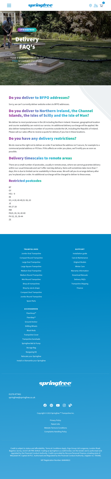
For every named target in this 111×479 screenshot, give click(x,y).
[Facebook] (45, 405)
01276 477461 (15, 394)
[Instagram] (64, 405)
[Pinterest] (51, 405)
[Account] (96, 5)
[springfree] (40, 5)
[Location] (90, 5)
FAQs (15, 61)
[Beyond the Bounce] (70, 405)
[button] (101, 5)
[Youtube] (58, 405)
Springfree (27, 29)
